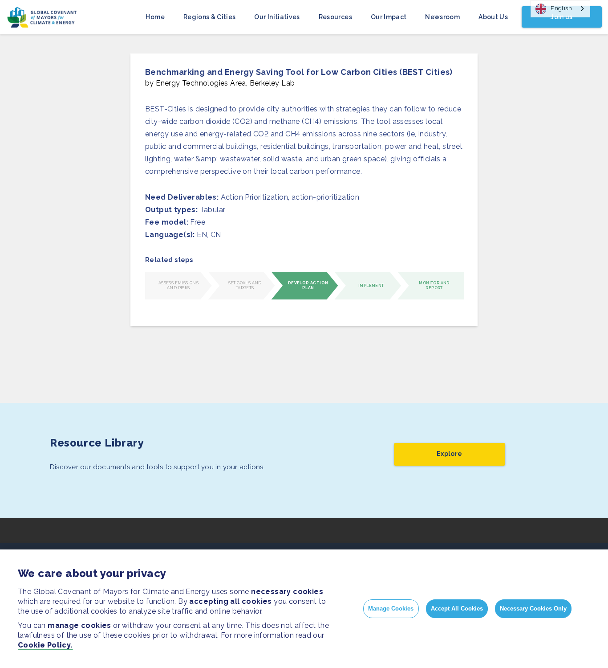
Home (155, 16)
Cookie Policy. (45, 645)
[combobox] (560, 8)
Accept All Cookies (457, 608)
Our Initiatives (277, 16)
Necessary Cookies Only (533, 608)
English (561, 8)
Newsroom (442, 16)
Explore (449, 453)
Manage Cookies (390, 608)
